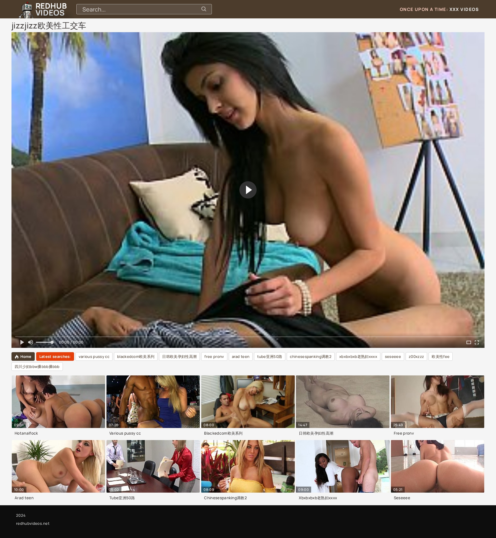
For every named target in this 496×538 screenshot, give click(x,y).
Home (25, 356)
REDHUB (51, 9)
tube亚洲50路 (269, 356)
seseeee (393, 356)
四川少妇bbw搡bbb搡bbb (37, 366)
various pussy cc (94, 356)
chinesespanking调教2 (311, 356)
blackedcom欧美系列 (135, 356)
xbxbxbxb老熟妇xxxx (358, 356)
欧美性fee (441, 356)
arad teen (241, 356)
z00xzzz (416, 356)
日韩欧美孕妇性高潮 (179, 356)
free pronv (214, 356)
